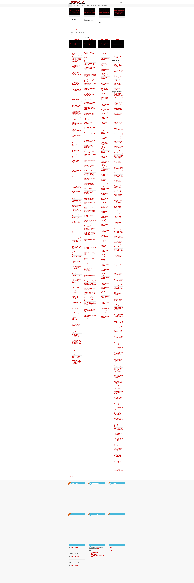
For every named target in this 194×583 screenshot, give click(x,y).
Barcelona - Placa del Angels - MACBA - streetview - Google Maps (118, 343)
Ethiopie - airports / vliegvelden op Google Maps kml (104, 143)
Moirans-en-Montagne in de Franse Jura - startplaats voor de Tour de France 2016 (77, 70)
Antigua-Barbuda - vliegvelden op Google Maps (104, 64)
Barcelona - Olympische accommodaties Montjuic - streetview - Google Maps (118, 334)
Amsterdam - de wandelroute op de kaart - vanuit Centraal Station (118, 54)
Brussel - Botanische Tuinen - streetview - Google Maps (117, 425)
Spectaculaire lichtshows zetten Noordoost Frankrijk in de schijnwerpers (89, 273)
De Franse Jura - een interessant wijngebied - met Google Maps (77, 55)
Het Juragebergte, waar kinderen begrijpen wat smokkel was (76, 154)
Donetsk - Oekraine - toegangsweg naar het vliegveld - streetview (118, 455)
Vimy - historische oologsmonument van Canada (75, 293)
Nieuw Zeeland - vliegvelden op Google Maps (104, 228)
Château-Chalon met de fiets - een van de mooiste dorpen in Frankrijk (77, 117)
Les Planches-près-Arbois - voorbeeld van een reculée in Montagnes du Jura (76, 109)
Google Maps (74, 565)
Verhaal (99, 5)
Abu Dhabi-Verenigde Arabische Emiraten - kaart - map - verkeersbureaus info (118, 94)
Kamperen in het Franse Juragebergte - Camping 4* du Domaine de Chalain (76, 93)
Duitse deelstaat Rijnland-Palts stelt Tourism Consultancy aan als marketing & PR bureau (90, 262)
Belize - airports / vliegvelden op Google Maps (104, 89)
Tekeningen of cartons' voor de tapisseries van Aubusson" (76, 180)
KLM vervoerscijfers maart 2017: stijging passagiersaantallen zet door (89, 310)
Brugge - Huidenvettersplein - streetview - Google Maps (118, 401)
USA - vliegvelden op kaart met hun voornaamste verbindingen (105, 293)
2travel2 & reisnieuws (74, 547)
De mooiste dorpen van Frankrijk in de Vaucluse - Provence (76, 350)
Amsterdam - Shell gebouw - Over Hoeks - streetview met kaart (118, 297)
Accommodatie (93, 5)
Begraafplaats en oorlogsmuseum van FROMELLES (75, 297)
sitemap (76, 36)
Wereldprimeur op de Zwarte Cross (90, 59)
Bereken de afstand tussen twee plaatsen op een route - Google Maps (118, 57)
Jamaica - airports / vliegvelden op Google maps (104, 183)
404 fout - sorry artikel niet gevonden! (78, 29)
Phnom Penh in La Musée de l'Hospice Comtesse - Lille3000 (76, 232)
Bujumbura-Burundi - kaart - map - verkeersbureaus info (118, 213)
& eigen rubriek (74, 556)
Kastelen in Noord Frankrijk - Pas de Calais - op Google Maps (76, 306)
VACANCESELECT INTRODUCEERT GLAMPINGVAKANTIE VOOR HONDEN (90, 306)
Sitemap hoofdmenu (94, 552)
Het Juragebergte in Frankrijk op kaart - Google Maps (76, 77)
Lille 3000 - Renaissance (76, 287)
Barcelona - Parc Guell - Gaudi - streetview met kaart (118, 340)
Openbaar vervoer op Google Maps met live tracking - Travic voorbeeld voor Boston (90, 75)
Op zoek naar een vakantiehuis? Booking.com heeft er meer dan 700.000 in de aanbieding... (89, 233)
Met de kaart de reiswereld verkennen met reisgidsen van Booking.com (89, 146)
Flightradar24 (76, 39)
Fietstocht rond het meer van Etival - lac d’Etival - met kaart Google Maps (76, 83)
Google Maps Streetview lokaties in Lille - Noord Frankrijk (76, 253)
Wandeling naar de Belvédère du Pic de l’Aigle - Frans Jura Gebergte (77, 87)
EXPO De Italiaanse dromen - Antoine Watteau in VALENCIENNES (77, 267)
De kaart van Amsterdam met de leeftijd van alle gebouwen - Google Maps (118, 74)
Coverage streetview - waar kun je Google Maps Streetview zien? (118, 439)
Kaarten (87, 5)
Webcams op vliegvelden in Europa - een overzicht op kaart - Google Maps (105, 311)
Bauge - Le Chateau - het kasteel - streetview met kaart (118, 360)
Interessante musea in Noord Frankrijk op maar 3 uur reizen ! (77, 247)
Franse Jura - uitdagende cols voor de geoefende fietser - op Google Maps (76, 141)
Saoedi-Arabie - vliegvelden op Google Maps (104, 261)
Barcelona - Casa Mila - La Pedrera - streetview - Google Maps (118, 308)
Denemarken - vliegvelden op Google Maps (104, 126)
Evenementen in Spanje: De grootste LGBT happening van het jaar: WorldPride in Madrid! (89, 297)
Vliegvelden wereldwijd (105, 308)
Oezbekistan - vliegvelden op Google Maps (104, 236)
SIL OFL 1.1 (80, 577)
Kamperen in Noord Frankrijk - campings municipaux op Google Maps (76, 314)
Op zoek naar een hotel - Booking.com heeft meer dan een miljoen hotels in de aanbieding (89, 237)
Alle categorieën (93, 553)
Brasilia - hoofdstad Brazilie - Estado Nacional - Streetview (118, 392)
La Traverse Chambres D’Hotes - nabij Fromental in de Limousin (76, 168)
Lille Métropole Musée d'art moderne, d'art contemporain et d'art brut (76, 258)
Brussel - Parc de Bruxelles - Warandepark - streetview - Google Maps (118, 422)
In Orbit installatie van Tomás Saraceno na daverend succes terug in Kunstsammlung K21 (90, 303)
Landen (78, 5)
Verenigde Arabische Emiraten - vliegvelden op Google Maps (105, 299)
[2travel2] (77, 2)
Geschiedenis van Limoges (76, 215)
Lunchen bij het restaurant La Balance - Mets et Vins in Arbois (76, 99)
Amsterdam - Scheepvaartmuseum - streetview (118, 293)
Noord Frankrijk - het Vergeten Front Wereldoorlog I (75, 318)
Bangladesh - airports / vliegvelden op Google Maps (104, 80)
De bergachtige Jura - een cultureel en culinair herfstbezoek (76, 126)
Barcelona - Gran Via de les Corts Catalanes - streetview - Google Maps (118, 315)
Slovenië (85, 57)
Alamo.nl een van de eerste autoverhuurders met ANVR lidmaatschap (88, 192)
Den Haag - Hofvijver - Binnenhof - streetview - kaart (118, 445)
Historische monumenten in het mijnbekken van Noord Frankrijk (76, 244)
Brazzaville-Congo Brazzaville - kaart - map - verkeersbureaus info (118, 197)
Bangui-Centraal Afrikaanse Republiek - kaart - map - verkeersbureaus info (118, 156)
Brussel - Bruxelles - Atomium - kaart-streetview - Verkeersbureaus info (118, 413)
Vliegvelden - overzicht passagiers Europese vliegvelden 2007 (105, 306)
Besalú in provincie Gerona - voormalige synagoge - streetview (118, 382)
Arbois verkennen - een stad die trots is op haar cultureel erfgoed (77, 102)
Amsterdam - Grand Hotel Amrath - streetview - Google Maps (118, 270)
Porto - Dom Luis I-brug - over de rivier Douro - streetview (118, 449)
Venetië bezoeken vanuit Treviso (89, 230)
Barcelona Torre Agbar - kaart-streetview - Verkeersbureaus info (118, 357)
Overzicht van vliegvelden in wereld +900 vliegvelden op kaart (105, 242)
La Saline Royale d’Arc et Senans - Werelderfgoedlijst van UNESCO (77, 123)
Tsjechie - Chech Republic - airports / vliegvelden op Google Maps (105, 280)
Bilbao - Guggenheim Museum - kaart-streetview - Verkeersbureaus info (118, 386)
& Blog (73, 560)
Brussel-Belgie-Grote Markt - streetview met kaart (118, 409)
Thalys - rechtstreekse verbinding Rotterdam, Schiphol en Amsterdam (76, 290)
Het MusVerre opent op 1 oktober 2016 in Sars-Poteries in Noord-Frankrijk (76, 229)
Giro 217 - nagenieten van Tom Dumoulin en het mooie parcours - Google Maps (89, 253)
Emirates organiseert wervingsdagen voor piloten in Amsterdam (89, 72)
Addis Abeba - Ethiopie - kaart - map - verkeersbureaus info (118, 103)
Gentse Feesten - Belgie (88, 50)
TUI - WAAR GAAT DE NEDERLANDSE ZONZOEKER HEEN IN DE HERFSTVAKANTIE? (90, 94)
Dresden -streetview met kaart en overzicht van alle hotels (118, 459)
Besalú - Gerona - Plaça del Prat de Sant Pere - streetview (118, 376)
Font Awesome (70, 577)
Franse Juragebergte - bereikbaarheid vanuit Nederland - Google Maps (76, 73)
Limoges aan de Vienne (76, 217)
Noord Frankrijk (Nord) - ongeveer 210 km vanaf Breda (76, 322)
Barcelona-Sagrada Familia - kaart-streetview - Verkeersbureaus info (118, 353)
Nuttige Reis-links (94, 554)
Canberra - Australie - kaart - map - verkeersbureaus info (118, 220)
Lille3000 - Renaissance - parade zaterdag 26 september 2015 (76, 285)
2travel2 (74, 551)
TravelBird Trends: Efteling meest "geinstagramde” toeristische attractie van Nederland (89, 265)
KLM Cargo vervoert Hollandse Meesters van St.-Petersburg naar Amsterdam (89, 108)
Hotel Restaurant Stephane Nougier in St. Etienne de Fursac (76, 174)
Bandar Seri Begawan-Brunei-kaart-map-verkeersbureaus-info (117, 150)
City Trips (73, 5)
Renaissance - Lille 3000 (76, 275)
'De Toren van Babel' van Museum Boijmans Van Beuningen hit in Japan (89, 68)
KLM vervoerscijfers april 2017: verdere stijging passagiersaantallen (89, 269)
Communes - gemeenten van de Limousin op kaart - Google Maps (77, 183)
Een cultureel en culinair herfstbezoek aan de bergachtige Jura (76, 160)
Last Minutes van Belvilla (88, 65)
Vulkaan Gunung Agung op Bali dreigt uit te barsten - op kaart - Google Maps (89, 119)
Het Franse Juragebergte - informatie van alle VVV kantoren (76, 66)
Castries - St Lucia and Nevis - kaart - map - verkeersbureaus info (117, 226)
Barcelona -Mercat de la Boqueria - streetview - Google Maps (118, 327)
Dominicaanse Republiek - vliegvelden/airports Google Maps (105, 129)
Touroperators (104, 5)
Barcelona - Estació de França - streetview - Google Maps (118, 311)
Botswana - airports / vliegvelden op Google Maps (104, 102)
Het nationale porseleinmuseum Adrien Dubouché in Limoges (76, 213)
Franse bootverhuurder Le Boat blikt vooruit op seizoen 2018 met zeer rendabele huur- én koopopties (90, 157)
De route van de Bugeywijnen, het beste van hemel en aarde (76, 130)
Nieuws (83, 5)
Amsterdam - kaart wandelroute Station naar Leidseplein (118, 65)
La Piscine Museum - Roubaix (77, 256)
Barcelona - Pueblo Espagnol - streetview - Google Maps (118, 349)
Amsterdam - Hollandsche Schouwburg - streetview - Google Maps (118, 277)
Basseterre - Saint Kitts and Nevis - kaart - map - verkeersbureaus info (118, 165)
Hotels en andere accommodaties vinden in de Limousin (77, 195)
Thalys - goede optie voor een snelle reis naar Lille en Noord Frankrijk (76, 328)
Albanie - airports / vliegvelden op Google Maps (104, 55)
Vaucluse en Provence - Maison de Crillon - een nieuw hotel (76, 353)
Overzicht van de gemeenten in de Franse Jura (76, 148)
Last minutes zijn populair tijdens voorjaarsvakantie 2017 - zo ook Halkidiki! (89, 293)
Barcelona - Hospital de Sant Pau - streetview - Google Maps (118, 319)
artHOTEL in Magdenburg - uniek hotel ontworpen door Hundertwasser (89, 195)
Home (70, 5)
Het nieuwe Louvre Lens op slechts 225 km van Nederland (76, 331)
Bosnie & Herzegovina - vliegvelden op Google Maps (105, 98)
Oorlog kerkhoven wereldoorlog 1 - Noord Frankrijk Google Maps (76, 335)
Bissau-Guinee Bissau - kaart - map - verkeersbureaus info (118, 186)
